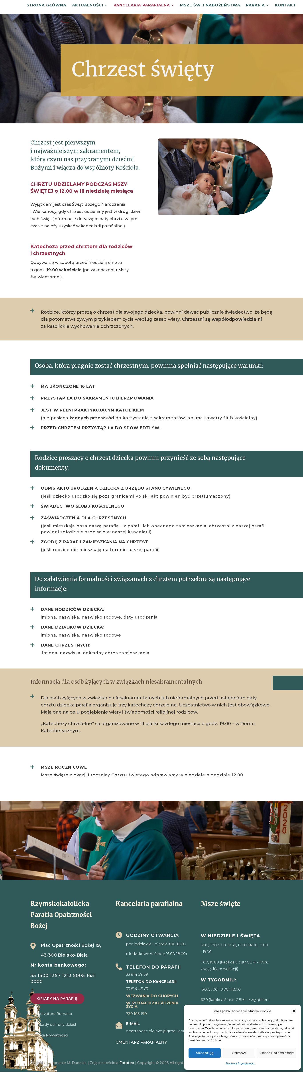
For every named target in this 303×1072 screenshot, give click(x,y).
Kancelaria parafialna (142, 5)
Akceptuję (204, 1053)
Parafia (255, 5)
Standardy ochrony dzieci (53, 1025)
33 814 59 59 (137, 974)
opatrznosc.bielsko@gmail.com (156, 1031)
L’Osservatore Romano (51, 1014)
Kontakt (285, 5)
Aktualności (87, 5)
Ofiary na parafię (57, 999)
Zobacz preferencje (277, 1053)
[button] (294, 1011)
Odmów (239, 1053)
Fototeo (126, 1063)
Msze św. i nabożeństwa (210, 5)
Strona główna (46, 5)
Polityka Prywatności (240, 1063)
